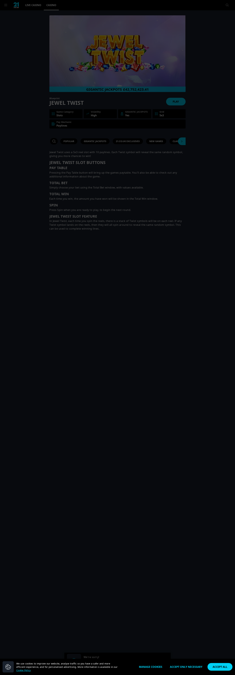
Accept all (220, 667)
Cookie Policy (23, 670)
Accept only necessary (186, 667)
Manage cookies (150, 667)
